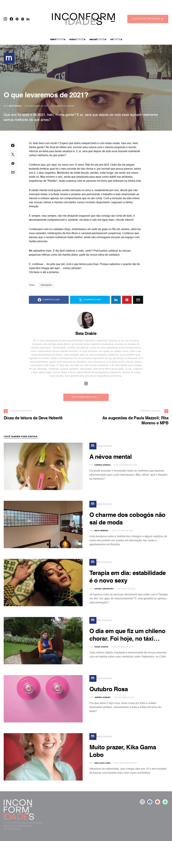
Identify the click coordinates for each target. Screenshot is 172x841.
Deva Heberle (101, 530)
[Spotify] (22, 19)
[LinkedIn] (28, 19)
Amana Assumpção (103, 589)
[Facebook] (11, 19)
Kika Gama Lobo (102, 763)
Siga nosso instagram (146, 19)
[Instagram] (5, 19)
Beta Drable (15, 106)
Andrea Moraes (102, 465)
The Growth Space (32, 822)
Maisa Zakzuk (101, 647)
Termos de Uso (12, 828)
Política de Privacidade (18, 825)
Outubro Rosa (108, 690)
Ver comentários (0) (84, 397)
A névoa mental (110, 457)
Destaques (46, 285)
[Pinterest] (17, 19)
